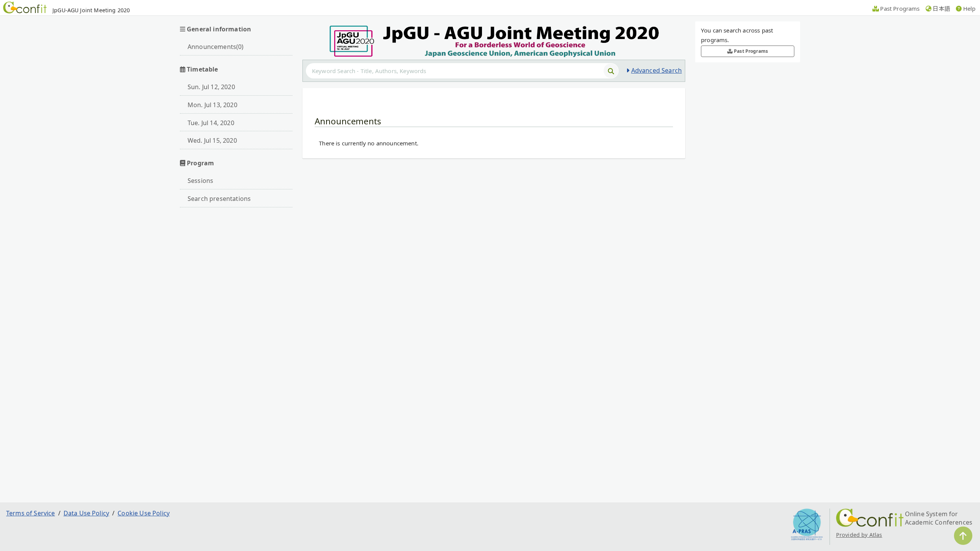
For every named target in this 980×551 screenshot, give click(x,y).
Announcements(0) (216, 46)
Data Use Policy (86, 513)
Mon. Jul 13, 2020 (212, 105)
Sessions (200, 180)
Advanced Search (656, 70)
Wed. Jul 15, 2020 (212, 140)
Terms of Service (30, 513)
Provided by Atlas (859, 534)
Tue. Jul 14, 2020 (211, 123)
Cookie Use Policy (144, 513)
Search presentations (219, 198)
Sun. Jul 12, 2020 (211, 87)
